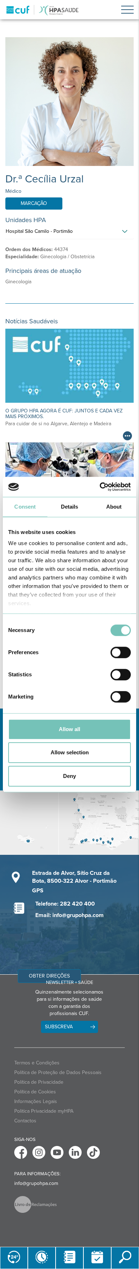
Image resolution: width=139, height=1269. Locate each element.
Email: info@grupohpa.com (69, 915)
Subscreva (59, 1027)
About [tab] (114, 507)
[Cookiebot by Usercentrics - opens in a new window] (100, 486)
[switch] (120, 652)
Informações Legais (35, 1101)
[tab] (69, 233)
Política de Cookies (35, 1092)
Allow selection (70, 752)
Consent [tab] (25, 507)
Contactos (25, 1121)
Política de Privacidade (38, 1082)
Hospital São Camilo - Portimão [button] (39, 231)
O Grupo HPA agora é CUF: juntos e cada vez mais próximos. (64, 413)
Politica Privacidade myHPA (43, 1111)
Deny (69, 776)
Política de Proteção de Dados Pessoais (58, 1072)
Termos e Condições (37, 1063)
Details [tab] (69, 507)
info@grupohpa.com (36, 1183)
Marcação (34, 203)
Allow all (69, 729)
